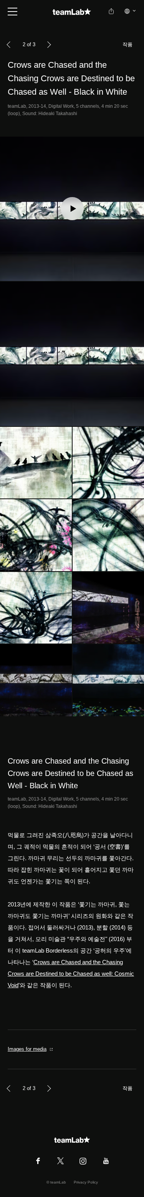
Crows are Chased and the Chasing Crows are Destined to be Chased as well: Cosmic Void (71, 973)
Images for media (27, 1049)
